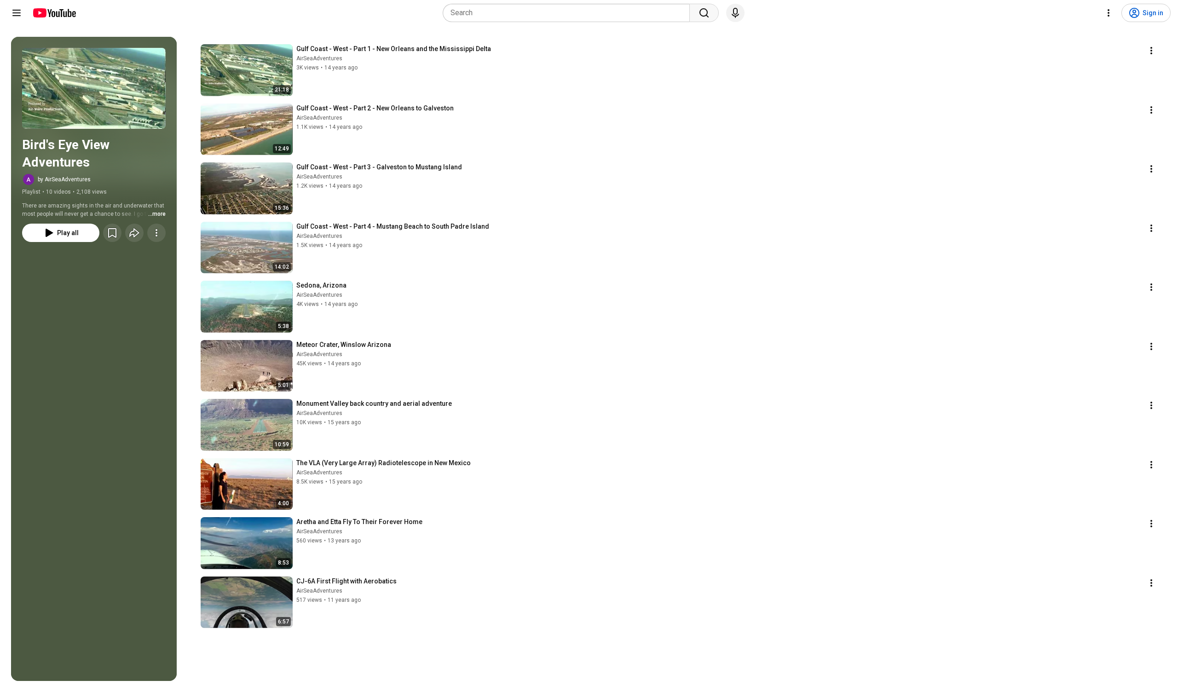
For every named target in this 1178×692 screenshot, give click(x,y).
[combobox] (568, 12)
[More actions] (156, 233)
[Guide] (16, 12)
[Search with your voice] (735, 13)
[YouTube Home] (54, 13)
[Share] (134, 233)
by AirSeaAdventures (64, 179)
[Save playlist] (112, 233)
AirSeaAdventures (319, 58)
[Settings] (1108, 12)
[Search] (704, 13)
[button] (94, 88)
